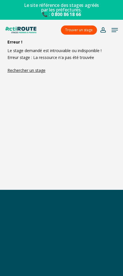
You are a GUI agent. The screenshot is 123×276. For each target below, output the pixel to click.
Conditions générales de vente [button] (61, 240)
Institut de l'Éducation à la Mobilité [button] (61, 228)
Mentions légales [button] (61, 253)
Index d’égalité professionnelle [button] (61, 265)
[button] (115, 30)
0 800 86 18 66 (66, 14)
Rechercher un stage (26, 70)
